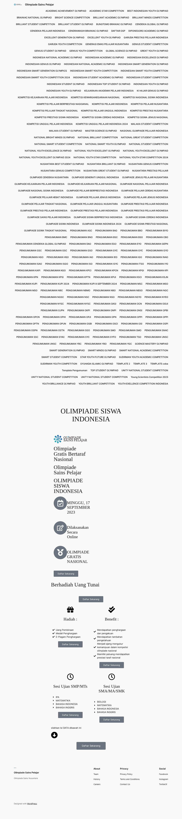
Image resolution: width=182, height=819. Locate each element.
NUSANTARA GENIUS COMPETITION (148, 164)
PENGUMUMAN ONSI (130, 310)
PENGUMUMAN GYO (157, 250)
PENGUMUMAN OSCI (106, 323)
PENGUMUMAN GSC (31, 250)
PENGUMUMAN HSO (58, 257)
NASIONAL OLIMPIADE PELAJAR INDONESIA (144, 130)
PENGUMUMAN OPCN (28, 317)
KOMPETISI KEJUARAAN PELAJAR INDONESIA (43, 97)
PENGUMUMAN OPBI (156, 310)
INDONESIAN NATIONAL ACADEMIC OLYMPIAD (89, 64)
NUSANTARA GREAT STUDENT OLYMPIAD (106, 170)
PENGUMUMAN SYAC (53, 337)
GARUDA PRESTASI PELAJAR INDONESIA (146, 37)
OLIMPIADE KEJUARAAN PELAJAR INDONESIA (39, 184)
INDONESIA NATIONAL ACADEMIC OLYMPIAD (57, 57)
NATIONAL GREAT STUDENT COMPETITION (144, 137)
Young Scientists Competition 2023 (149, 377)
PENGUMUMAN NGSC (52, 297)
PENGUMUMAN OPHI (54, 317)
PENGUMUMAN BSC (107, 237)
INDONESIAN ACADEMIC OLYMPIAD (104, 57)
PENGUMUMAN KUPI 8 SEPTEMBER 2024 (94, 283)
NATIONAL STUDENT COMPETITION (148, 144)
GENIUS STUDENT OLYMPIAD (50, 50)
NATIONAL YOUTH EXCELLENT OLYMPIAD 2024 (44, 157)
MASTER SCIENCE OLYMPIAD (101, 130)
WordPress (32, 804)
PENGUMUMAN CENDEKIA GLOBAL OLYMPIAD (41, 244)
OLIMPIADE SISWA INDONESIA (62, 224)
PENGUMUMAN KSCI (130, 277)
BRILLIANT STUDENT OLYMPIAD (75, 24)
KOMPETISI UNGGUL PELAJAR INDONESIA (50, 124)
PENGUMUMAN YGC (121, 343)
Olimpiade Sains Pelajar (39, 4)
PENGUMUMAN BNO (81, 237)
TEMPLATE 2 (123, 363)
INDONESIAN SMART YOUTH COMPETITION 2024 (43, 77)
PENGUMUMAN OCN (131, 303)
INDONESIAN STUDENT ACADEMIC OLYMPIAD (98, 77)
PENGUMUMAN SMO (104, 330)
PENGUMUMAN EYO (130, 244)
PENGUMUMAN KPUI (105, 277)
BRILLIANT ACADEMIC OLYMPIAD (111, 17)
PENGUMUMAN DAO (80, 244)
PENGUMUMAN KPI (157, 270)
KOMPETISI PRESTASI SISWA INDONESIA (57, 117)
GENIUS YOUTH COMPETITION (86, 50)
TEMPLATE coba (159, 363)
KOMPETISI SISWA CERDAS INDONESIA (103, 117)
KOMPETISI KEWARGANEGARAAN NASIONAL (95, 97)
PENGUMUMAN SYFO (104, 337)
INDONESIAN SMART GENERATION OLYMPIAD (143, 64)
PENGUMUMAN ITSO (132, 263)
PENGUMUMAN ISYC (107, 263)
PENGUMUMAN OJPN (52, 310)
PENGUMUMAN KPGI (132, 270)
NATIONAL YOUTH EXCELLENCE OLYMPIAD (48, 150)
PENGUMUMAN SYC (79, 337)
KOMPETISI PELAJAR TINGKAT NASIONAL (55, 110)
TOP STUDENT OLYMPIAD (104, 370)
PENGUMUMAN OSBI (80, 323)
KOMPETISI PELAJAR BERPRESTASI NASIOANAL (63, 104)
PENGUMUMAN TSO (130, 337)
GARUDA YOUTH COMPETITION (65, 44)
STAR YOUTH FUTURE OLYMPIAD (98, 357)
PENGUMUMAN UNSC (156, 337)
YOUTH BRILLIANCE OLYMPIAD (58, 383)
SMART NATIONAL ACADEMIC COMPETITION (143, 350)
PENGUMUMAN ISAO (30, 263)
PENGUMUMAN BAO (106, 230)
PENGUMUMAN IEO (106, 257)
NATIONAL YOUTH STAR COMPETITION (95, 157)
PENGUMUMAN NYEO (156, 297)
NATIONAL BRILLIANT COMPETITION (98, 137)
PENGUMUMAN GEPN (156, 244)
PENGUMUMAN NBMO (78, 290)
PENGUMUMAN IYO (157, 263)
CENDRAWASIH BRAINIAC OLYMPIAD (88, 31)
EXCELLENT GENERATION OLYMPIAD (64, 37)
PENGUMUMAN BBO (131, 230)
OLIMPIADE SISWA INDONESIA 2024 (101, 224)
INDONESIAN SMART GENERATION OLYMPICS (42, 70)
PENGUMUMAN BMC (56, 237)
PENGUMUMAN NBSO (131, 290)
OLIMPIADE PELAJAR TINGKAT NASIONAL (44, 204)
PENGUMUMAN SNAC (156, 330)
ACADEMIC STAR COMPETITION (106, 11)
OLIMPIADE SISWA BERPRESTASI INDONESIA (98, 217)
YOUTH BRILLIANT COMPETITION (97, 383)
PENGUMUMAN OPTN (27, 323)
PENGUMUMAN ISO (81, 263)
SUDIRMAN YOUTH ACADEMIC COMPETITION (143, 357)
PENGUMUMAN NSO (103, 297)
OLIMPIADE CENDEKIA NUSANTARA (49, 177)
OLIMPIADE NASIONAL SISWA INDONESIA (40, 190)
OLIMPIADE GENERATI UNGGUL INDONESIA (95, 177)
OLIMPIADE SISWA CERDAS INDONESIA (147, 217)
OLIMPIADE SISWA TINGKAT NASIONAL (45, 230)
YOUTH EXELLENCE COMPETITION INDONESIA (143, 383)
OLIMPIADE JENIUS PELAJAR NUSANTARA (145, 177)
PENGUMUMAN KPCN (106, 270)
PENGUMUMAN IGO (131, 257)
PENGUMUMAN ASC (81, 230)
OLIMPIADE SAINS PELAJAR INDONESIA (49, 217)
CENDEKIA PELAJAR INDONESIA (47, 31)
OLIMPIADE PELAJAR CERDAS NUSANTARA (144, 190)
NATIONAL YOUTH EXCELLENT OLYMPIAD (97, 150)
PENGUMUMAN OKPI (78, 310)
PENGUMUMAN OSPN (26, 330)
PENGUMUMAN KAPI (29, 270)
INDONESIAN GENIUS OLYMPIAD (43, 64)
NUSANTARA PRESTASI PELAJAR (150, 170)
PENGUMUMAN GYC (107, 250)
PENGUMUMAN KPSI (52, 277)
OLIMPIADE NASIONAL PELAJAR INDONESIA (144, 184)
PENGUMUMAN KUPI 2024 (55, 283)
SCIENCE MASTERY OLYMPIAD (151, 343)
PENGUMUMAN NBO (104, 290)
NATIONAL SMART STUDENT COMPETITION (58, 144)
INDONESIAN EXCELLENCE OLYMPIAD (147, 57)
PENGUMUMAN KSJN (156, 277)
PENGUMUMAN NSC (78, 297)
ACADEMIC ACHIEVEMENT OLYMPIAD (66, 11)
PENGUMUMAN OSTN (52, 330)
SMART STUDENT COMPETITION (59, 357)
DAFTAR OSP (118, 31)
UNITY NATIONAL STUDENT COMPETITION (145, 370)
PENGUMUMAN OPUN (54, 323)
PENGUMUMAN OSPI (156, 323)
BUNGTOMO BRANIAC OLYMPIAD (114, 24)
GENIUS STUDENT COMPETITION (150, 44)
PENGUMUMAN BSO (132, 237)
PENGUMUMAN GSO (81, 250)
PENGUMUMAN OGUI (156, 303)
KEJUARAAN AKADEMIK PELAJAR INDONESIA (109, 90)
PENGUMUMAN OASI (105, 303)
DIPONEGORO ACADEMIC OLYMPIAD (148, 31)
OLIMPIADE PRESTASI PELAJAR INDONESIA (144, 204)
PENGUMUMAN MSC (131, 283)
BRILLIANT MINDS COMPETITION (150, 17)
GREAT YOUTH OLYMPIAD (154, 50)
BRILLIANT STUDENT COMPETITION (35, 24)
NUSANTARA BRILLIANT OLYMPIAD (106, 164)
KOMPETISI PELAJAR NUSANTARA (149, 104)
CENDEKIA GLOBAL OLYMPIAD (151, 24)
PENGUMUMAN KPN (27, 277)
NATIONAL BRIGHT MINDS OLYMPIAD (54, 137)
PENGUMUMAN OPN (105, 317)
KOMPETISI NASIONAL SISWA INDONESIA (145, 97)
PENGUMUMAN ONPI (104, 310)
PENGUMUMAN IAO (82, 257)
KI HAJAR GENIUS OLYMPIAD (152, 90)
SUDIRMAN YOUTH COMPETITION (58, 363)
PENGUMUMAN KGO (55, 270)
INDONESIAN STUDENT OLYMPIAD (65, 84)
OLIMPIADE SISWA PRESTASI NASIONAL (146, 224)
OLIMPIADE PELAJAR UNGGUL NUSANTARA (94, 204)
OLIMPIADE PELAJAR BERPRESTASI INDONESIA (92, 190)
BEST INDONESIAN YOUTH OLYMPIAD (147, 11)
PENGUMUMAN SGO (79, 330)
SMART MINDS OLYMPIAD (102, 350)
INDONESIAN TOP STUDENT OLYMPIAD (109, 84)
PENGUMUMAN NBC (52, 290)
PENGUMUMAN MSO (157, 283)
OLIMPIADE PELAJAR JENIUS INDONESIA (98, 197)
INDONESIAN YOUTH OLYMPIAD (151, 84)
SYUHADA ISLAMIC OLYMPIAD (96, 363)
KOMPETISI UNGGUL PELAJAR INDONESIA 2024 (102, 124)
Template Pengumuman (74, 370)
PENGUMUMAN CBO (157, 237)
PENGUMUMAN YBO (96, 343)
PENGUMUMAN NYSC (52, 303)
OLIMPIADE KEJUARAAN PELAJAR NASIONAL (92, 184)
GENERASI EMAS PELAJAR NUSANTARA (107, 44)
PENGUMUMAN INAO (156, 257)
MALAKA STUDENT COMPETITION (149, 124)
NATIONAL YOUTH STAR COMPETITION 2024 (143, 157)
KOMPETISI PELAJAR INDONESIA (110, 104)
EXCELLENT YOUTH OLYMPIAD (104, 37)
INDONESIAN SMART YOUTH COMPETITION (94, 70)
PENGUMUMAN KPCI (80, 270)
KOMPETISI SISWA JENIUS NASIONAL (148, 117)
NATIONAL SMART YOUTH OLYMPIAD (105, 144)
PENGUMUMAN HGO (32, 257)
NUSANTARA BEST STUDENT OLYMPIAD (62, 164)
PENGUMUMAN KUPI (26, 283)
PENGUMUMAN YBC (70, 343)
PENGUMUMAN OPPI (131, 317)
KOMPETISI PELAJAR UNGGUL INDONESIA (104, 110)
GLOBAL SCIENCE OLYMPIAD (121, 50)
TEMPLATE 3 (140, 363)
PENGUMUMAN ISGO (56, 263)
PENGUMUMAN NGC (157, 290)
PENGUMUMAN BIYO (157, 230)
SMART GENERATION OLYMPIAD (67, 350)
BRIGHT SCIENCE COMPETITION (72, 17)
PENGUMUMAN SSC (27, 337)
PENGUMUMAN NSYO (129, 297)
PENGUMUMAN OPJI (80, 317)
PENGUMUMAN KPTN (78, 277)
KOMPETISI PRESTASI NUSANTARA (149, 110)
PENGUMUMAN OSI (131, 323)
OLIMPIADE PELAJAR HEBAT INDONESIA (51, 197)
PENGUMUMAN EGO (105, 244)
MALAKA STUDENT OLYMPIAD (65, 130)
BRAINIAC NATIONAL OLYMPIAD (34, 17)
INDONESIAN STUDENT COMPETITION (147, 77)
